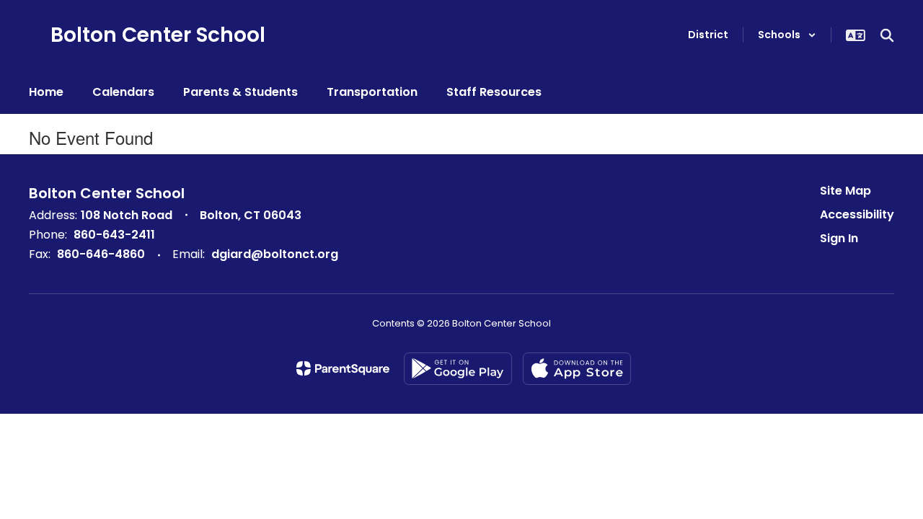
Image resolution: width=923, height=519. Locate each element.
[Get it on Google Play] (458, 368)
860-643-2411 (114, 234)
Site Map (845, 190)
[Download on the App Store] (577, 368)
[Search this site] (887, 35)
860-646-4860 (101, 254)
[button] (787, 35)
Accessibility (857, 214)
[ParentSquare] (343, 368)
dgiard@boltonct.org (274, 254)
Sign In (839, 238)
